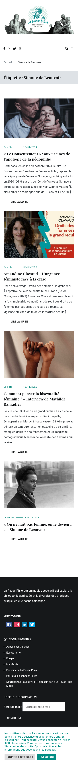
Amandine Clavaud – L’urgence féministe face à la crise (32, 276)
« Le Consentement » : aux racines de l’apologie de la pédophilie (37, 156)
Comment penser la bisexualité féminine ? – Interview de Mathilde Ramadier (35, 399)
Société (8, 147)
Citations (9, 517)
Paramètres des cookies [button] (20, 756)
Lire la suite (19, 201)
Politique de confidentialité (21, 675)
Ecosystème (13, 652)
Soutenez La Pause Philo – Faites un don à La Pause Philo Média (39, 683)
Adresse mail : (13, 707)
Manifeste (12, 664)
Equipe (10, 658)
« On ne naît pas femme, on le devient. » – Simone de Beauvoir (38, 526)
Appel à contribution (18, 646)
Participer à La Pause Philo (21, 670)
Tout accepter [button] (46, 756)
